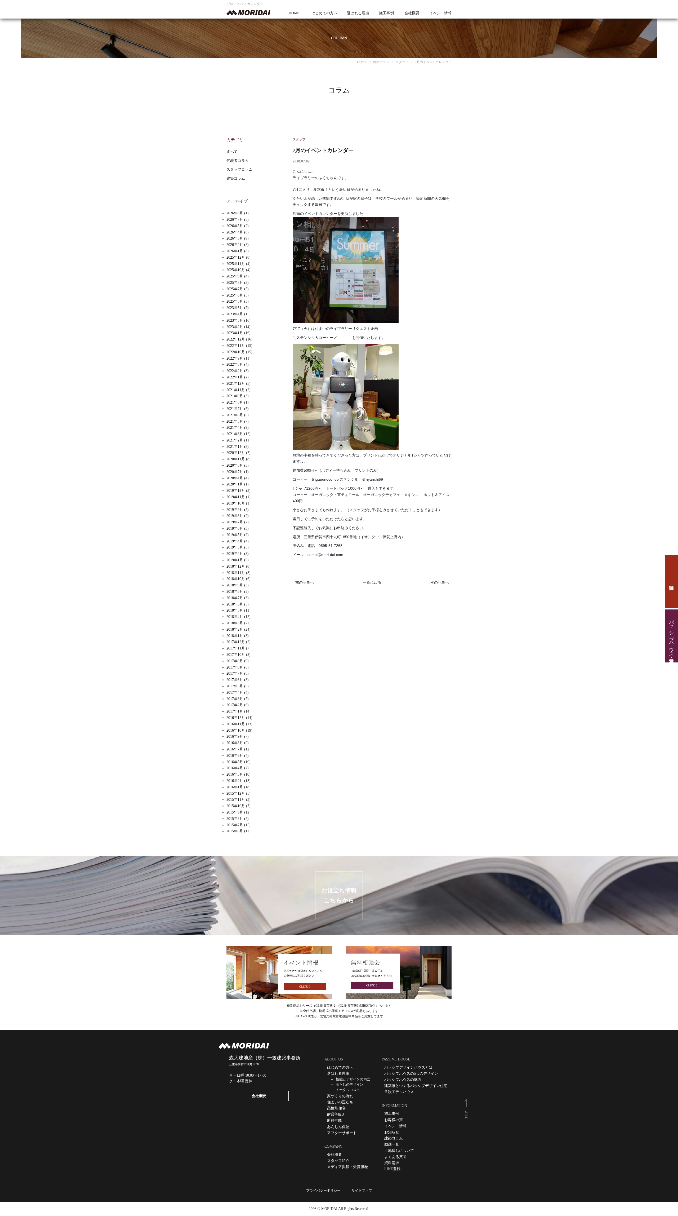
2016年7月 (234, 749)
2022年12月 (235, 339)
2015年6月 (234, 831)
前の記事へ (304, 583)
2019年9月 (234, 510)
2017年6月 (234, 680)
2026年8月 (234, 213)
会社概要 (411, 13)
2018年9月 (234, 585)
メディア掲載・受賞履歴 (347, 1167)
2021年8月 (234, 402)
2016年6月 (234, 756)
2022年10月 (235, 352)
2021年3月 (234, 434)
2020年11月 (235, 459)
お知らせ (391, 1132)
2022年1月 (234, 377)
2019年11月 (235, 497)
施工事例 (386, 13)
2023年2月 (234, 327)
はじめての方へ (324, 13)
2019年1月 (234, 560)
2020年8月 (234, 465)
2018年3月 (234, 623)
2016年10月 (235, 730)
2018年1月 (234, 636)
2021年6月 (234, 415)
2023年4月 (234, 314)
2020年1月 (234, 484)
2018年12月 (235, 566)
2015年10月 (235, 806)
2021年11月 (235, 390)
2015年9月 (234, 812)
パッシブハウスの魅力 (402, 1080)
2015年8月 (234, 819)
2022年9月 (234, 358)
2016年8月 (234, 743)
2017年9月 (234, 661)
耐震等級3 (335, 1114)
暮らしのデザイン (349, 1084)
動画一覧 (391, 1144)
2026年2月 (234, 245)
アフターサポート (342, 1133)
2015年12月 (235, 793)
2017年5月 (234, 686)
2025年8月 (234, 283)
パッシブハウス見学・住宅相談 (671, 636)
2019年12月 (235, 491)
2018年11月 (235, 573)
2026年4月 (234, 232)
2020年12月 (235, 453)
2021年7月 (234, 409)
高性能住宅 (336, 1108)
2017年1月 (234, 711)
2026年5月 (234, 226)
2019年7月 (234, 522)
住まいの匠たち (340, 1102)
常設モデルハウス (399, 1092)
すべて (232, 152)
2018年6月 (234, 604)
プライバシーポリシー (323, 1190)
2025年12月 (235, 257)
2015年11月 (235, 800)
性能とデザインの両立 (353, 1079)
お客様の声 (393, 1120)
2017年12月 (235, 642)
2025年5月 (234, 301)
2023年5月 (234, 308)
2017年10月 (235, 655)
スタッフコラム (239, 169)
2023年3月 (234, 320)
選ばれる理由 (358, 13)
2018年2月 (234, 629)
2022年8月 (234, 364)
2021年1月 (234, 447)
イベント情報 (440, 13)
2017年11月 (235, 648)
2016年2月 (234, 781)
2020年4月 (234, 478)
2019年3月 (234, 547)
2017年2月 (234, 705)
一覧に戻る (372, 583)
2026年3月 (234, 238)
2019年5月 (234, 535)
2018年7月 (234, 598)
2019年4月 (234, 541)
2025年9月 (234, 276)
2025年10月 (235, 270)
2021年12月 (235, 384)
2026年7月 (234, 220)
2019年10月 (235, 503)
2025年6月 (234, 295)
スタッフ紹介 (338, 1161)
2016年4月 (234, 768)
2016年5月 (234, 762)
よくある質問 (395, 1157)
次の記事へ (439, 583)
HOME (294, 13)
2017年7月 (234, 673)
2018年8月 (234, 592)
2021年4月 (234, 428)
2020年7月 (234, 472)
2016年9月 (234, 737)
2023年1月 (234, 333)
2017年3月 (234, 699)
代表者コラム (237, 161)
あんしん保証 (338, 1127)
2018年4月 (234, 617)
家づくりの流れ (340, 1096)
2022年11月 (235, 346)
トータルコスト (348, 1090)
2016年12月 (235, 718)
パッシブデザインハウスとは (408, 1067)
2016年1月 (234, 787)
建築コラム (235, 178)
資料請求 (671, 581)
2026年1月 (234, 251)
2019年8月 (234, 516)
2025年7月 (234, 289)
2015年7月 (234, 825)
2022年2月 (234, 371)
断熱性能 (334, 1120)
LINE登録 (392, 1169)
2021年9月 (234, 396)
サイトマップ (361, 1190)
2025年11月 (235, 264)
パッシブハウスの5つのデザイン (411, 1074)
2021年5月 (234, 421)
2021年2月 (234, 440)
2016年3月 (234, 774)
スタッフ (299, 139)
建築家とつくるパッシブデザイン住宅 (415, 1086)
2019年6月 (234, 528)
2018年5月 (234, 610)
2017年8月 (234, 667)
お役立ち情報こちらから (339, 895)
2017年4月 (234, 693)
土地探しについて (399, 1151)
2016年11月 (235, 724)
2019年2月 (234, 554)
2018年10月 (235, 579)
